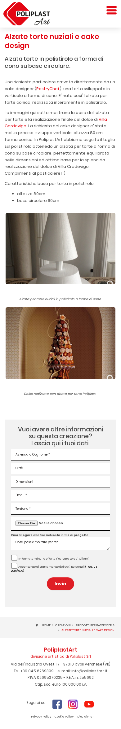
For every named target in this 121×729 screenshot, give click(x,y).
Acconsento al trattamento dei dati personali (54, 569)
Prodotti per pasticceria (94, 625)
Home (46, 625)
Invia (60, 584)
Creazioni (63, 625)
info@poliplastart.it (89, 671)
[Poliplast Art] (26, 13)
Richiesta (31, 721)
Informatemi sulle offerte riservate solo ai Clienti (53, 559)
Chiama (101, 721)
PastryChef (48, 89)
